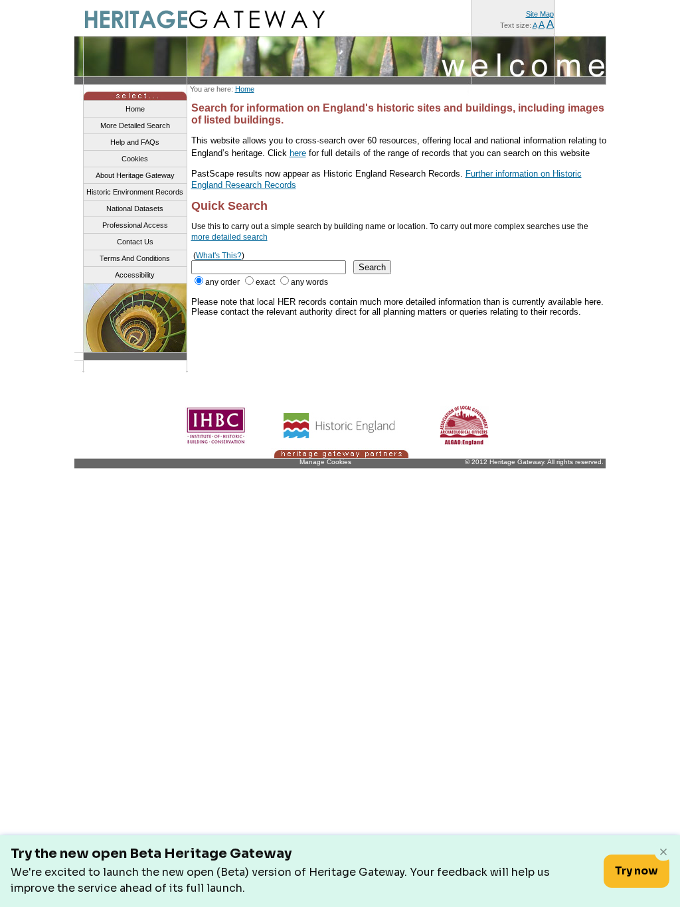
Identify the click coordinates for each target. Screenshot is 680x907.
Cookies (135, 159)
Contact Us (135, 242)
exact (265, 282)
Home (244, 89)
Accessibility (135, 275)
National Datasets (134, 208)
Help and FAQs (134, 142)
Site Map (540, 14)
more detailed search (229, 237)
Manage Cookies (325, 461)
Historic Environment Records (134, 192)
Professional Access (135, 225)
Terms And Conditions (135, 258)
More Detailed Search (135, 125)
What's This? (219, 255)
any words (309, 282)
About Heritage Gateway (135, 175)
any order (222, 282)
